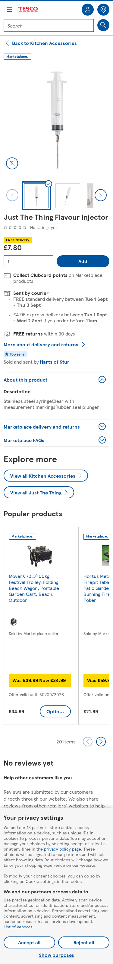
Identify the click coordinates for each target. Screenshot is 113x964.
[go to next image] (101, 195)
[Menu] (10, 10)
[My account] (88, 10)
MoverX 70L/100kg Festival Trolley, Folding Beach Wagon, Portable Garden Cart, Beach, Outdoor (34, 588)
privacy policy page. (63, 849)
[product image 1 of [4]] (56, 119)
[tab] (36, 195)
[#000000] (13, 621)
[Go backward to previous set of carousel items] (88, 741)
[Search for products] (103, 25)
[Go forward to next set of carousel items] (101, 741)
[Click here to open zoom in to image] (12, 163)
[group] (40, 627)
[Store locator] (103, 10)
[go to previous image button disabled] (12, 195)
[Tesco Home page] (28, 10)
